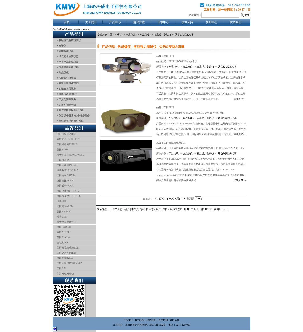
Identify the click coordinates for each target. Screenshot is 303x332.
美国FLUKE (220, 209)
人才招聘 (163, 320)
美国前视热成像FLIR (68, 247)
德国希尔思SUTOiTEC (69, 196)
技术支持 (187, 22)
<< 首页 (159, 198)
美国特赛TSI (63, 159)
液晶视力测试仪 (205, 66)
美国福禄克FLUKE (67, 144)
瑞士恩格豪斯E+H (66, 221)
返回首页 (175, 320)
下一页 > (171, 198)
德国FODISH (64, 227)
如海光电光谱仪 (65, 273)
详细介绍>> (240, 99)
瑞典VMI (62, 216)
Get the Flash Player (62, 29)
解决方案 (139, 22)
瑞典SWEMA (191, 209)
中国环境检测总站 (172, 209)
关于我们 (91, 22)
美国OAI (61, 268)
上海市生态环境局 (120, 209)
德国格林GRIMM (66, 175)
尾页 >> (181, 198)
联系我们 (235, 22)
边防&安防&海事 (227, 66)
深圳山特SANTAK (67, 134)
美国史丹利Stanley (66, 252)
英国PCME (62, 149)
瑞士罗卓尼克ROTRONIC (70, 154)
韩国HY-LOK (64, 211)
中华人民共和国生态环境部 (146, 209)
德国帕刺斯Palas (65, 258)
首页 (67, 22)
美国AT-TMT (63, 232)
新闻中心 (211, 22)
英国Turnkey (63, 237)
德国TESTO (206, 209)
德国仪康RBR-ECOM (68, 190)
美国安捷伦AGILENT (68, 139)
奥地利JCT (62, 242)
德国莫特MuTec (65, 206)
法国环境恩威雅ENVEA (69, 263)
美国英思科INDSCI (67, 165)
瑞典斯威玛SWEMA (67, 170)
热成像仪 (188, 66)
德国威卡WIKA (65, 185)
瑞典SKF (61, 201)
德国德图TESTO (65, 180)
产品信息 (131, 34)
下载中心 (163, 22)
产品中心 (115, 22)
